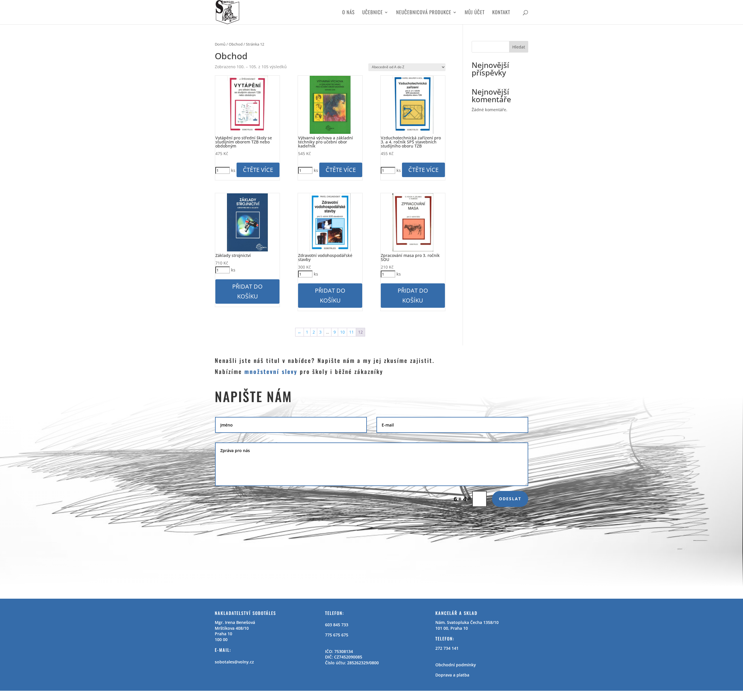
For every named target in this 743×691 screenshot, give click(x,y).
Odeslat (510, 498)
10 (342, 332)
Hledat (518, 47)
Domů (220, 44)
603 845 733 (336, 624)
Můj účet (475, 13)
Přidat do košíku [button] (247, 291)
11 (351, 332)
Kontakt (501, 13)
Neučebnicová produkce (423, 13)
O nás (348, 13)
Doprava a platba (452, 675)
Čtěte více (258, 170)
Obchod (236, 44)
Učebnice (372, 13)
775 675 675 (336, 635)
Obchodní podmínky (455, 664)
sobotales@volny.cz (234, 662)
